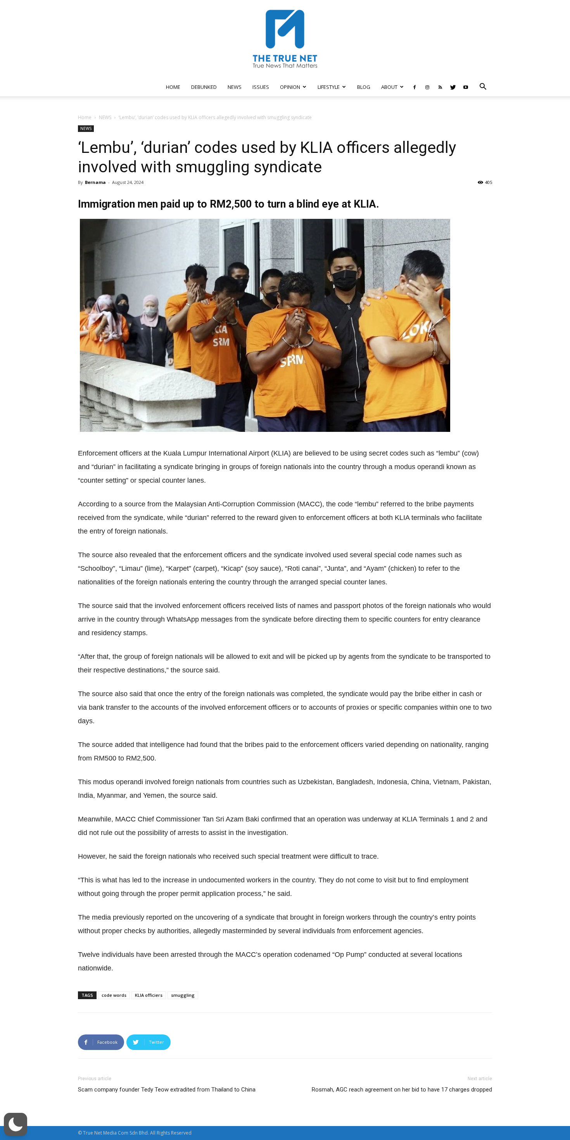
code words (114, 995)
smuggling (183, 995)
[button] (482, 87)
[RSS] (440, 87)
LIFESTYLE (329, 86)
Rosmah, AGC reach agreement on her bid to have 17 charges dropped (402, 1089)
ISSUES (260, 86)
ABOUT (389, 86)
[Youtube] (466, 87)
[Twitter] (453, 87)
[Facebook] (414, 87)
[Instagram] (427, 87)
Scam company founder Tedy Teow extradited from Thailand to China (167, 1089)
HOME (173, 86)
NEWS (235, 86)
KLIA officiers (148, 995)
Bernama (95, 182)
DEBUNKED (204, 86)
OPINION (290, 86)
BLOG (363, 86)
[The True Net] (285, 39)
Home (85, 117)
